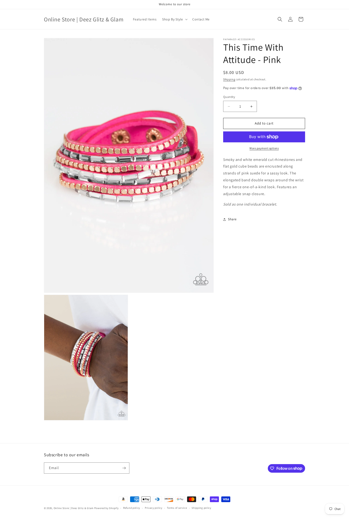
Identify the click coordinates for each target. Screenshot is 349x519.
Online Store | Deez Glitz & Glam (74, 508)
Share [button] (232, 219)
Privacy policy (153, 507)
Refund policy (131, 507)
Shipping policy (201, 507)
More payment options (264, 148)
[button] (174, 19)
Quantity (229, 97)
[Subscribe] (124, 468)
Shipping (229, 79)
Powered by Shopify (106, 508)
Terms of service (177, 507)
